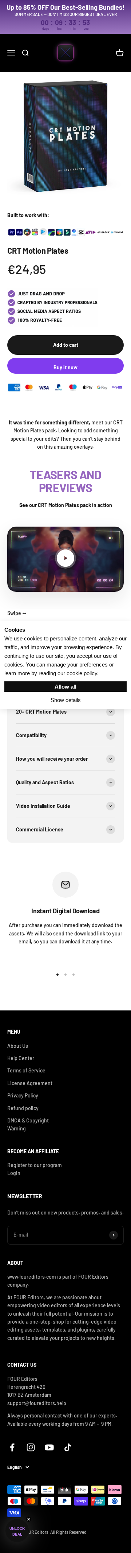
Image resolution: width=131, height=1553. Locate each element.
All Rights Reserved (68, 1532)
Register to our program (34, 1165)
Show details (66, 700)
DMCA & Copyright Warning (28, 1124)
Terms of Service (26, 1070)
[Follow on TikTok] (68, 1447)
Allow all (65, 687)
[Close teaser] (28, 1519)
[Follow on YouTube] (49, 1447)
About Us (17, 1046)
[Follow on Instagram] (31, 1447)
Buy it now (65, 367)
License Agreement (29, 1083)
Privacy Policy (22, 1095)
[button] (17, 1530)
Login (13, 1173)
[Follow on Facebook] (12, 1447)
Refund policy (23, 1108)
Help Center (20, 1058)
